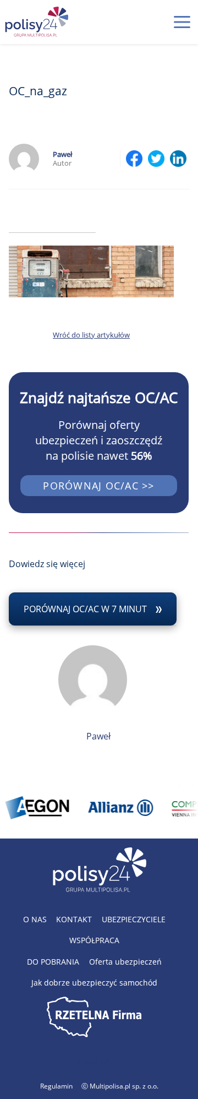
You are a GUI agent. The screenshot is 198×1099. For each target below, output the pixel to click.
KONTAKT (74, 919)
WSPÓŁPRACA (94, 940)
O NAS (35, 919)
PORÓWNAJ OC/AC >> (98, 485)
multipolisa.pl (94, 1061)
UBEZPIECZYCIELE (134, 919)
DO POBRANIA (53, 961)
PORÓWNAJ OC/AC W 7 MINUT (85, 609)
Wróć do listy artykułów (91, 334)
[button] (182, 22)
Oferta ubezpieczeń (125, 961)
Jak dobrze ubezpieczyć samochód (94, 982)
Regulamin (56, 1086)
